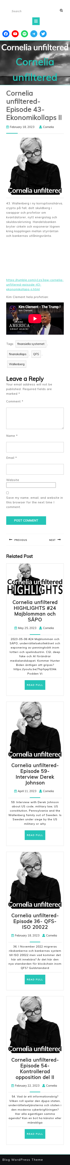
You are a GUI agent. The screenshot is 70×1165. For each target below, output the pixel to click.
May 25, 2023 (27, 628)
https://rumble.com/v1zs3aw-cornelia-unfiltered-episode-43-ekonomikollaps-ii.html (35, 284)
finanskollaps (17, 354)
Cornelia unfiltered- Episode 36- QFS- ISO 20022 (35, 921)
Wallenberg (16, 364)
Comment (14, 401)
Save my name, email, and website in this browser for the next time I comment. (34, 502)
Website (12, 480)
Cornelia (48, 127)
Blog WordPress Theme (22, 1160)
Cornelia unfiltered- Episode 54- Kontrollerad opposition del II (35, 1068)
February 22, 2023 (27, 1085)
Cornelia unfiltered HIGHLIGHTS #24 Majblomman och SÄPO (35, 610)
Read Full (36, 686)
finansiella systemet (31, 344)
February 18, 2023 (22, 127)
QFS (36, 354)
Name (12, 436)
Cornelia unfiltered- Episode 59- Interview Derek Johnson (35, 774)
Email (11, 458)
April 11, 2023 (27, 791)
